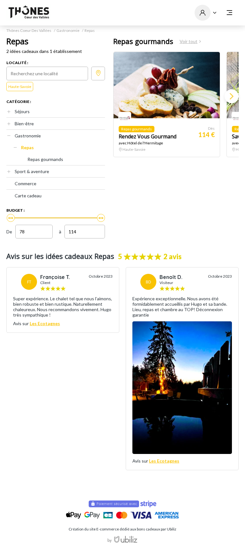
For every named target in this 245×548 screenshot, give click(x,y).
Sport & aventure (32, 171)
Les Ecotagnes (45, 323)
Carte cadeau (28, 195)
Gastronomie (67, 31)
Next (232, 96)
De (9, 231)
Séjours (22, 111)
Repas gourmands (45, 159)
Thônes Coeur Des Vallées (28, 31)
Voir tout (188, 41)
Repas (27, 147)
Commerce (25, 183)
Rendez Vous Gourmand (147, 136)
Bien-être (24, 123)
